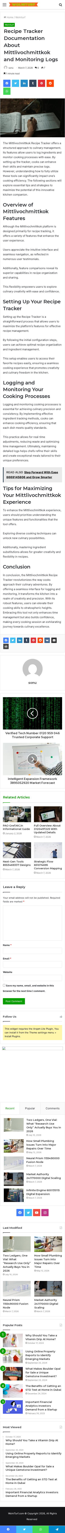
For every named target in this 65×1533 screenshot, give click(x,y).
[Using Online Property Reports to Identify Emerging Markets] (13, 1356)
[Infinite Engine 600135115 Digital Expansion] (14, 1195)
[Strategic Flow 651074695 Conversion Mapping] (48, 850)
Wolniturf (20, 17)
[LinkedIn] (19, 640)
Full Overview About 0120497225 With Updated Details (47, 829)
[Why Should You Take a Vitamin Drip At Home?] (13, 1340)
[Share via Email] (54, 640)
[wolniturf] (23, 4)
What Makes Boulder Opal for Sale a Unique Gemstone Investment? (42, 1372)
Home (9, 17)
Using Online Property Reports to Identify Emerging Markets (40, 1355)
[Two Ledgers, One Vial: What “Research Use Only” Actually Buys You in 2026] (14, 1125)
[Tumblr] (26, 640)
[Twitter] (13, 640)
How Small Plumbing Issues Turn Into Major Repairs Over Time (41, 1144)
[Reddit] (40, 640)
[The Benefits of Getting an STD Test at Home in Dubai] (13, 1391)
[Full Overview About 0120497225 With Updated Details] (48, 814)
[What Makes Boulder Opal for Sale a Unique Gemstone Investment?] (13, 1373)
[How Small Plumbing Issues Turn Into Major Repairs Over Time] (14, 1146)
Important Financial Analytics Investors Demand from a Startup (41, 1405)
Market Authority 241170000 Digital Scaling (46, 1303)
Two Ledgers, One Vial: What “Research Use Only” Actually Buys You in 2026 (17, 1263)
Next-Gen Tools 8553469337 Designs (17, 863)
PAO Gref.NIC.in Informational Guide (16, 827)
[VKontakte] (47, 640)
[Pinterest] (33, 640)
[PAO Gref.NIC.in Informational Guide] (17, 814)
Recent (9, 1108)
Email (7, 958)
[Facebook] (6, 640)
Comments (53, 1108)
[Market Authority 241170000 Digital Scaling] (14, 1179)
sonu (10, 67)
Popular (30, 1108)
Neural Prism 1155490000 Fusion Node (15, 1303)
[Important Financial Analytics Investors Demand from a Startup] (13, 1407)
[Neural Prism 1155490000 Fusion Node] (14, 1163)
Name (7, 945)
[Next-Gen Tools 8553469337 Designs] (17, 850)
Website (7, 972)
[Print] (6, 646)
